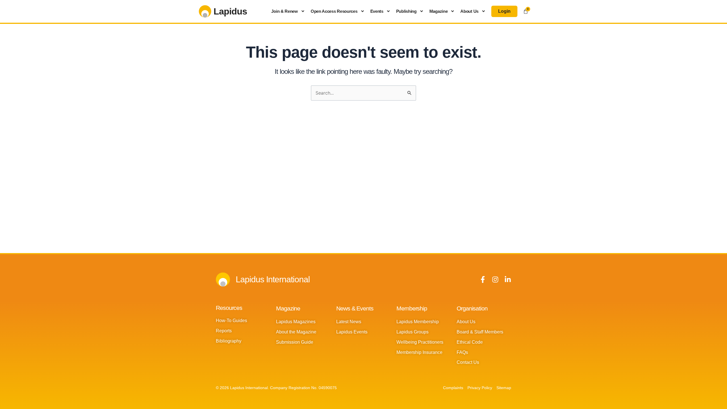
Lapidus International (273, 279)
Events (376, 11)
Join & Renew (284, 11)
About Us (469, 11)
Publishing (406, 11)
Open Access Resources (334, 11)
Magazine (438, 11)
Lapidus (230, 11)
